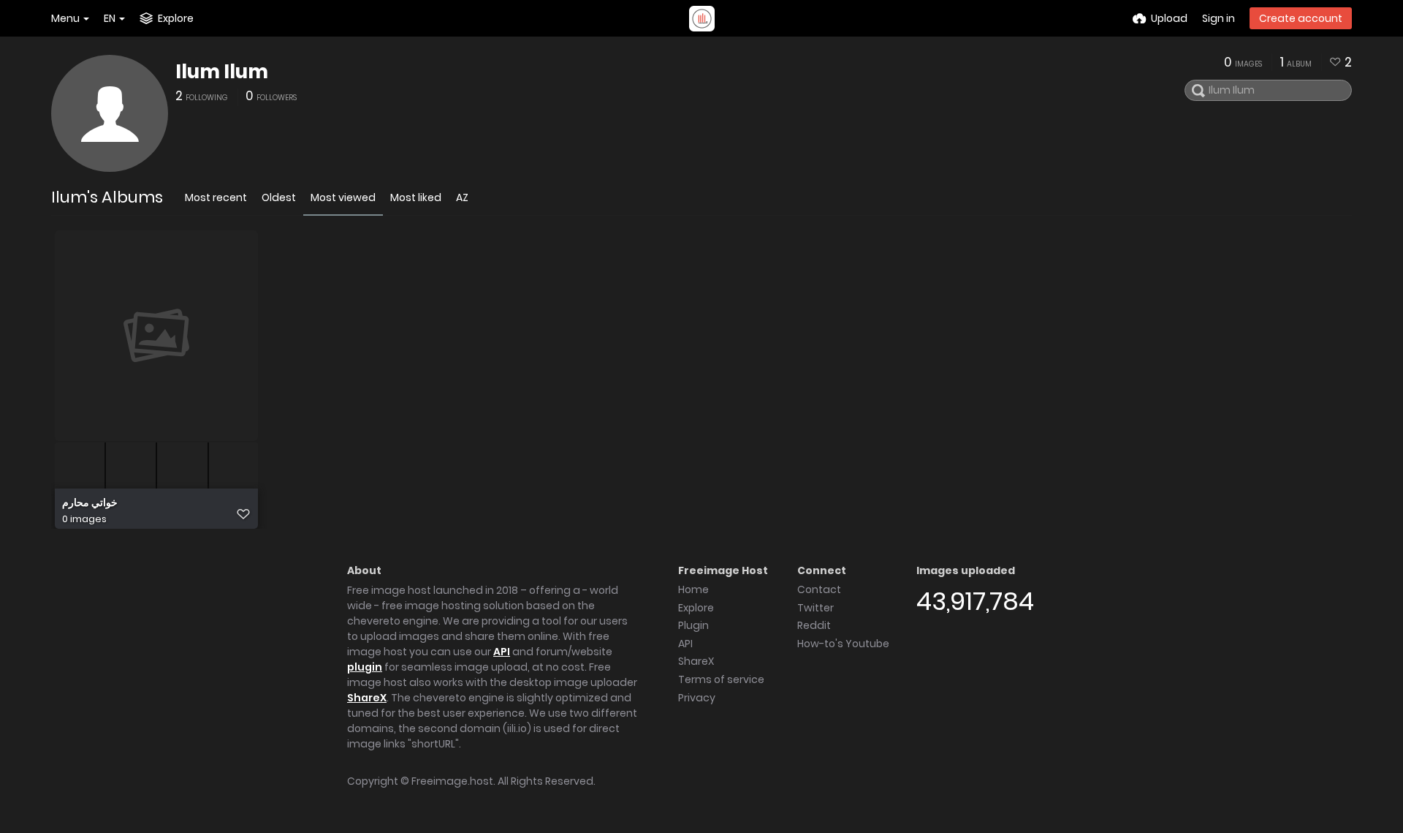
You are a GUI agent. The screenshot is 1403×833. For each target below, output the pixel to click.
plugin (364, 667)
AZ (462, 197)
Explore (696, 607)
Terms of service (721, 679)
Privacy (696, 697)
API (501, 651)
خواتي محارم (90, 503)
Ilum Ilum (221, 72)
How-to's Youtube (843, 643)
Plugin (693, 625)
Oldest (279, 197)
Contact (819, 589)
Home (693, 589)
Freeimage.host (452, 781)
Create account (1300, 18)
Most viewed (343, 197)
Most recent (216, 197)
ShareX (367, 697)
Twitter (815, 607)
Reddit (814, 625)
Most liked (415, 197)
